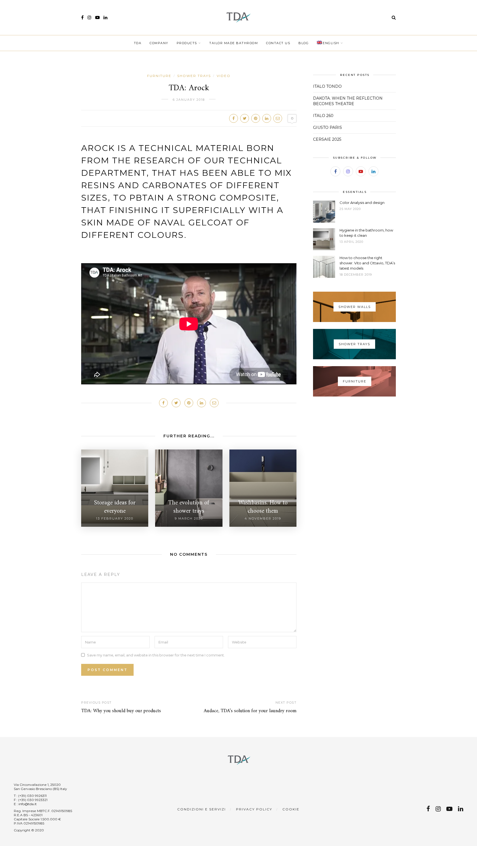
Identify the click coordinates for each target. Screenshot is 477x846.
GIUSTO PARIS (327, 127)
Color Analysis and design (362, 202)
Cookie (291, 809)
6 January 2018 (189, 100)
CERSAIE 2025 (327, 139)
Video (223, 76)
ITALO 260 (323, 115)
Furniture (159, 76)
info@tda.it (27, 804)
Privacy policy (254, 809)
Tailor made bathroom (233, 43)
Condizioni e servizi (201, 809)
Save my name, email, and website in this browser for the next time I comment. (156, 655)
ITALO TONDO (327, 86)
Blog (303, 43)
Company (159, 43)
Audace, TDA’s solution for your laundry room (250, 711)
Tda (138, 43)
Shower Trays (194, 76)
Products (187, 43)
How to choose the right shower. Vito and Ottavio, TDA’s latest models (367, 263)
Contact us (278, 43)
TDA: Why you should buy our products (121, 711)
